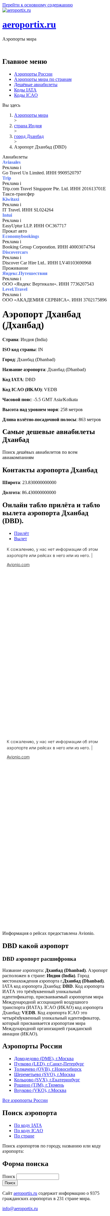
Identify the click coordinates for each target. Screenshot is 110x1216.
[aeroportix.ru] (16, 10)
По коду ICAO (28, 1130)
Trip (6, 178)
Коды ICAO (26, 95)
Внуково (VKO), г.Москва (40, 1090)
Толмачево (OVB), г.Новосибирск (48, 1069)
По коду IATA (28, 1125)
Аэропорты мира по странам (43, 79)
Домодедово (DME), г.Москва (44, 1058)
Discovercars (15, 252)
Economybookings (20, 236)
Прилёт (21, 533)
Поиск (9, 1176)
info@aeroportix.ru (20, 1208)
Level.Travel (14, 289)
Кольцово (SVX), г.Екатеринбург (47, 1079)
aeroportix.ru (29, 24)
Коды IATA (25, 89)
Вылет (20, 538)
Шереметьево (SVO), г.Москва (44, 1074)
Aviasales (11, 162)
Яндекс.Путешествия (25, 273)
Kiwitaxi (10, 199)
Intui (7, 215)
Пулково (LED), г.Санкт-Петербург (49, 1063)
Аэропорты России (33, 73)
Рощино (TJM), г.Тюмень (39, 1084)
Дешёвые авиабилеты (35, 84)
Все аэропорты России (25, 1100)
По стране (24, 1135)
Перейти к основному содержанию (37, 4)
